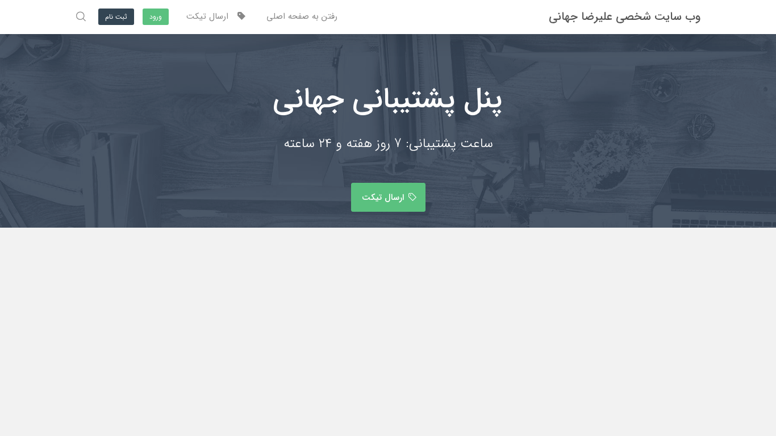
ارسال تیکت (211, 16)
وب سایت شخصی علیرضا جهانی (624, 17)
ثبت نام (116, 16)
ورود (155, 16)
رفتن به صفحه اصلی (301, 16)
